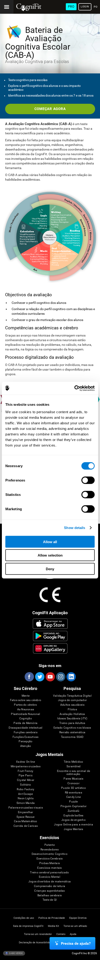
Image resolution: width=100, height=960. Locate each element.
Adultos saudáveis (72, 704)
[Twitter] (39, 676)
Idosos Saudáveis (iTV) (72, 718)
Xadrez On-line (25, 761)
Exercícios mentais (49, 867)
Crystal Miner (25, 780)
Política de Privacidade (51, 917)
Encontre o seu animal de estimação (73, 773)
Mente (26, 695)
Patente (49, 845)
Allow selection (50, 555)
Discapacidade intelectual (25, 727)
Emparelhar (25, 812)
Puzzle (73, 801)
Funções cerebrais (25, 732)
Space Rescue (25, 816)
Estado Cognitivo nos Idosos (72, 727)
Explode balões (73, 815)
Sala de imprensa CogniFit (28, 926)
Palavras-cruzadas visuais (25, 807)
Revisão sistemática (72, 732)
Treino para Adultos (72, 723)
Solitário (25, 784)
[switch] (88, 480)
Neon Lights (25, 798)
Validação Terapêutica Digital (72, 695)
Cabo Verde (15, 953)
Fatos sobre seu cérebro (25, 700)
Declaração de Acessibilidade (36, 942)
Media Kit (53, 926)
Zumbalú (74, 810)
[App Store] (50, 624)
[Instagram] (60, 676)
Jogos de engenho (73, 820)
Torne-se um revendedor (38, 934)
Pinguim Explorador (73, 806)
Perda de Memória (25, 723)
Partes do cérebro (25, 704)
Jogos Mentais (73, 829)
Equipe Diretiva (78, 917)
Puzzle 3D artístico (73, 788)
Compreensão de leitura (49, 886)
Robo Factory (25, 789)
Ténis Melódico (73, 761)
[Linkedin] (71, 676)
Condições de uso (23, 917)
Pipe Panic (26, 775)
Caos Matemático (25, 821)
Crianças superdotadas (49, 890)
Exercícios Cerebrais (50, 858)
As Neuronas (25, 709)
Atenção (25, 746)
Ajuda (73, 934)
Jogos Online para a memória (73, 824)
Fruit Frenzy (25, 771)
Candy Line (73, 797)
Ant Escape (25, 794)
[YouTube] (50, 676)
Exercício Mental (49, 876)
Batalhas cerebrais (49, 895)
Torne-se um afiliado (75, 926)
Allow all (50, 542)
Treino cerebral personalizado (49, 872)
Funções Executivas (25, 737)
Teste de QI (50, 899)
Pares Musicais (73, 778)
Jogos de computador (72, 700)
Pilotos (72, 709)
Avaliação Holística (72, 714)
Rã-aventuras (73, 792)
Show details (74, 528)
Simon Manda (26, 803)
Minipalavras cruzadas (25, 766)
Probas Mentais (49, 863)
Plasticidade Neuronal (25, 714)
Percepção (25, 741)
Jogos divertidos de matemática (49, 881)
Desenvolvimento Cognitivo (49, 854)
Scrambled (73, 766)
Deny (50, 569)
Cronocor (73, 783)
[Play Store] (50, 636)
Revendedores (49, 849)
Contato (60, 934)
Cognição (25, 718)
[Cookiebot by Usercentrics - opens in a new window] (74, 388)
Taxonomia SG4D (72, 737)
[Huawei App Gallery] (50, 648)
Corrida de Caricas (25, 826)
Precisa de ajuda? (76, 943)
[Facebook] (29, 676)
